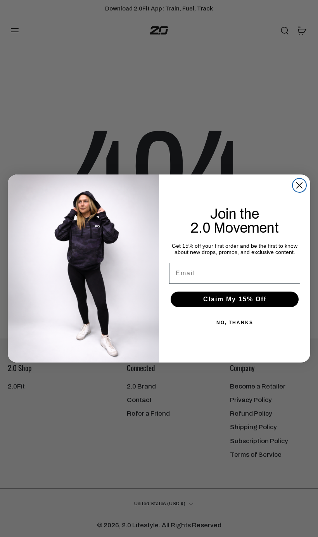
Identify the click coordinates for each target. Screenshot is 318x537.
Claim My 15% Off (234, 299)
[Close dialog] (299, 185)
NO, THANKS (234, 322)
